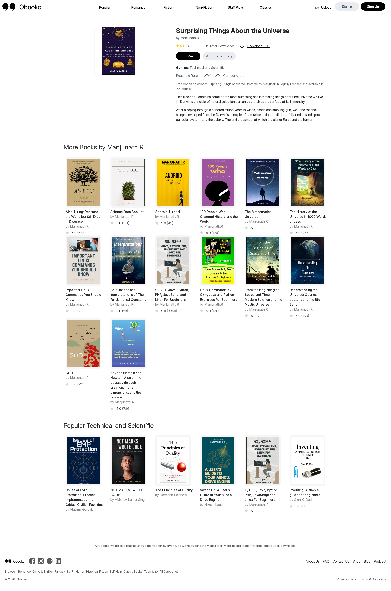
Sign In (347, 6)
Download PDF (258, 46)
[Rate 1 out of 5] (203, 75)
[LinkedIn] (58, 562)
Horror (80, 571)
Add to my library (219, 56)
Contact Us (341, 561)
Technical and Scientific (207, 67)
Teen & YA (151, 571)
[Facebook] (32, 562)
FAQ (326, 561)
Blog (367, 561)
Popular (104, 7)
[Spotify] (49, 562)
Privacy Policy (346, 579)
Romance (138, 7)
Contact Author (234, 76)
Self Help (116, 571)
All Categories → (171, 571)
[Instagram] (41, 562)
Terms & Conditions (373, 579)
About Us (312, 561)
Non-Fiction (204, 7)
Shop (356, 561)
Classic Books (133, 571)
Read (190, 56)
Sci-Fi (70, 571)
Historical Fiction (97, 571)
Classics (266, 7)
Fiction (168, 7)
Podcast (380, 561)
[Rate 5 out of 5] (218, 75)
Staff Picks (236, 7)
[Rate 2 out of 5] (207, 75)
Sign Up (373, 6)
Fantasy (60, 571)
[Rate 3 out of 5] (211, 75)
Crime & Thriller (42, 571)
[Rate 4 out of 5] (214, 75)
